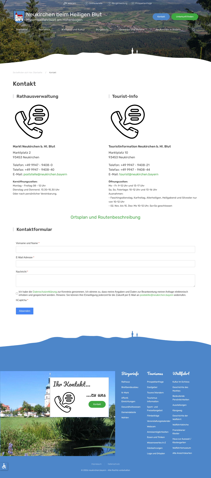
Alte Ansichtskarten (182, 453)
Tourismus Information (152, 400)
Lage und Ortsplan (156, 453)
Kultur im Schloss (181, 382)
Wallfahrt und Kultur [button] (73, 29)
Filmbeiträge (153, 415)
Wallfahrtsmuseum (182, 448)
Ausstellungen (179, 405)
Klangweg (177, 410)
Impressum (96, 464)
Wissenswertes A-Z (156, 442)
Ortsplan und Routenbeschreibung (105, 217)
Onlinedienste (95, 3)
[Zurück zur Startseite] (57, 16)
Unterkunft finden (184, 16)
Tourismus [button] (44, 29)
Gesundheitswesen (130, 407)
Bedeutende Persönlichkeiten (181, 398)
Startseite (21, 29)
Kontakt (161, 16)
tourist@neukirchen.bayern (138, 174)
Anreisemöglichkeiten (157, 432)
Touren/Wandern (155, 392)
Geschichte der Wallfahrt (180, 417)
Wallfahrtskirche (181, 424)
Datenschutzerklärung (45, 291)
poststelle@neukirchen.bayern (45, 174)
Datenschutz (114, 464)
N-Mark (125, 392)
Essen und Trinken (156, 437)
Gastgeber (152, 387)
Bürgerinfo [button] (102, 29)
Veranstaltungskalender (157, 421)
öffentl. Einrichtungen (128, 400)
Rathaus (125, 382)
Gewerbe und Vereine (132, 29)
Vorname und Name (27, 243)
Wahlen (125, 417)
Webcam (72, 3)
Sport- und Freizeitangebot (154, 409)
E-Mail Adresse (25, 257)
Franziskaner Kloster (179, 432)
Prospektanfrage (142, 3)
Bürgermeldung (119, 3)
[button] (193, 29)
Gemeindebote (128, 412)
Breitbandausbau (129, 387)
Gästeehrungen (154, 448)
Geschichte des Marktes (180, 389)
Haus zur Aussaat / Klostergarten (182, 441)
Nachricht (22, 271)
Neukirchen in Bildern (168, 29)
